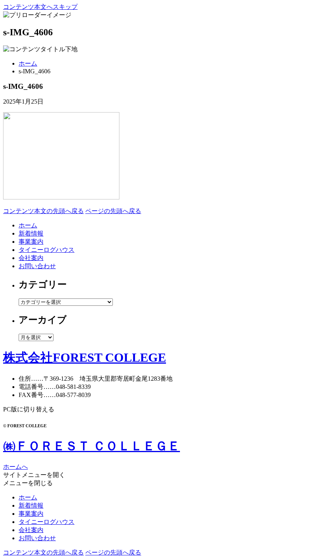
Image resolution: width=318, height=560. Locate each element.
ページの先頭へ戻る (113, 211)
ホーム (28, 63)
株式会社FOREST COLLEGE (84, 357)
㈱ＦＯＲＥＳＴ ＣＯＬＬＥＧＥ (91, 446)
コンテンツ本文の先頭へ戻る (43, 211)
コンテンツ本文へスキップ (40, 6)
